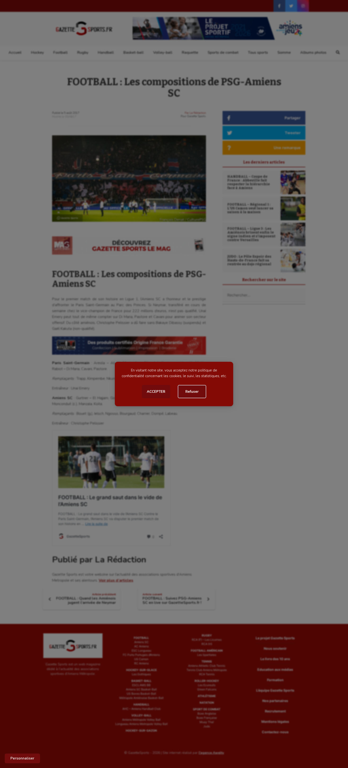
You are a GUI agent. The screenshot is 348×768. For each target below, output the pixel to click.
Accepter (156, 391)
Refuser (192, 391)
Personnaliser (22, 758)
